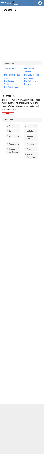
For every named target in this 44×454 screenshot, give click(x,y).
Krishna (12, 131)
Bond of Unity (10, 69)
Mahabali (30, 131)
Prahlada (30, 144)
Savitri (29, 149)
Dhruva (11, 126)
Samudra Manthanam (13, 150)
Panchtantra (14, 144)
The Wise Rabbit (11, 87)
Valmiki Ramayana (31, 155)
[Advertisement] (22, 35)
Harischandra (32, 126)
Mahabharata (14, 136)
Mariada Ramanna (30, 137)
